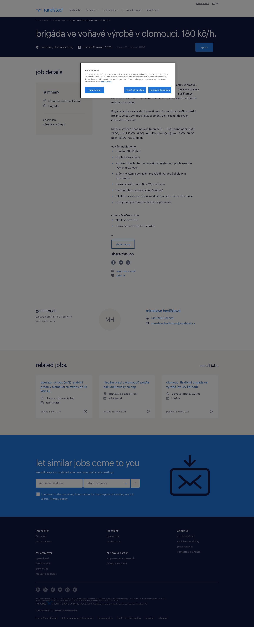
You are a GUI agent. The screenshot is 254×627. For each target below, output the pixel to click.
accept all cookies (160, 89)
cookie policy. (106, 82)
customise (94, 89)
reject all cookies (135, 89)
